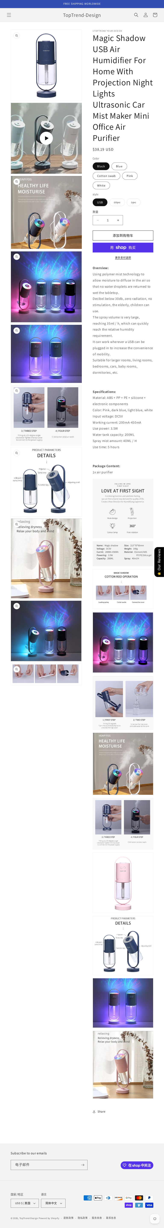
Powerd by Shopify (49, 1218)
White (101, 185)
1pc (135, 203)
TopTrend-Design (28, 1218)
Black (101, 166)
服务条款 (97, 1217)
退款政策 (68, 1217)
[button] (9, 15)
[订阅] (82, 1165)
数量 (95, 212)
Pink (130, 176)
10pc (118, 203)
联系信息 (111, 1217)
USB (100, 202)
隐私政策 (83, 1217)
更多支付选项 (123, 257)
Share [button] (101, 1111)
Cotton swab (106, 176)
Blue (119, 166)
